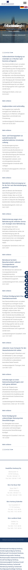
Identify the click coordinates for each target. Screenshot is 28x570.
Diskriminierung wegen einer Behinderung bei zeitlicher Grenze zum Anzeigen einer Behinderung (14, 221)
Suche (12, 544)
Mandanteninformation (10, 35)
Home (10, 31)
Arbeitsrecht (21, 35)
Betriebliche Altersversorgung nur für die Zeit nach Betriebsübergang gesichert (14, 185)
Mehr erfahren (6, 101)
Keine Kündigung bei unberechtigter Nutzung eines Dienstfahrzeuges (12, 418)
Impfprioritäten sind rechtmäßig (13, 106)
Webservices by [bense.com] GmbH (13, 540)
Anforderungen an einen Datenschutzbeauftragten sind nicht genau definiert (12, 382)
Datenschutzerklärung (13, 545)
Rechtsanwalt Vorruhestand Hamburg (11, 553)
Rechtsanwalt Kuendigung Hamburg (11, 548)
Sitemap (6, 544)
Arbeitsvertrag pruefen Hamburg (10, 555)
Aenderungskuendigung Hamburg (10, 551)
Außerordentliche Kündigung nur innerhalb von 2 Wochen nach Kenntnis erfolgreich (13, 59)
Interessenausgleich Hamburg (9, 562)
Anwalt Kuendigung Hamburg (9, 560)
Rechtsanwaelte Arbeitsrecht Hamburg (12, 557)
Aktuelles (16, 31)
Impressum (17, 544)
